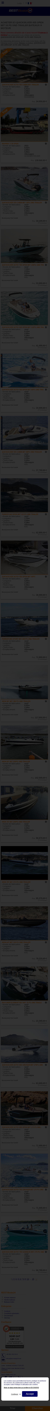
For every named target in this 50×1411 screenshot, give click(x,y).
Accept (30, 1393)
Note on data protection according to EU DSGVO (21, 1388)
